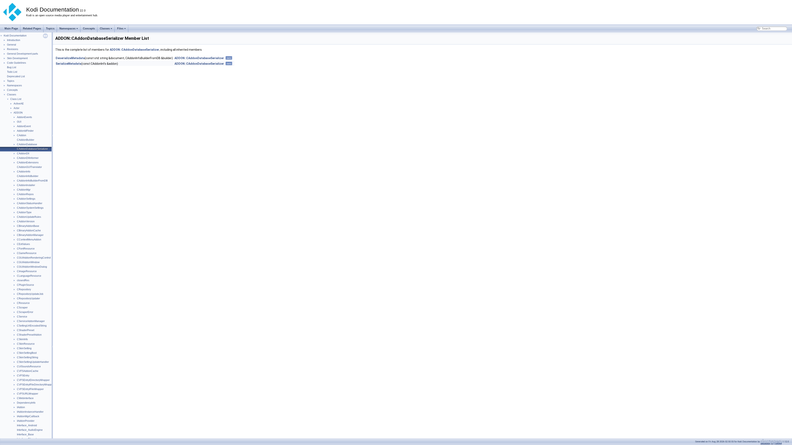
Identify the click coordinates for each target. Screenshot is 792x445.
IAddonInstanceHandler (30, 411)
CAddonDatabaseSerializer (32, 149)
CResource (23, 303)
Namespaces (67, 28)
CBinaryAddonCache (29, 230)
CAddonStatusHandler (29, 203)
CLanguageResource (29, 275)
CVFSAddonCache (27, 371)
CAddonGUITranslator (29, 167)
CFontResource (26, 248)
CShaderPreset (25, 330)
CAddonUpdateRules (29, 216)
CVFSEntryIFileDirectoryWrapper (35, 384)
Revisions (12, 49)
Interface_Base (25, 434)
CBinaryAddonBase (28, 226)
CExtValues (23, 244)
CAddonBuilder (25, 139)
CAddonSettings (26, 198)
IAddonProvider (25, 420)
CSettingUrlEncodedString (32, 325)
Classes (105, 28)
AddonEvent (24, 126)
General (11, 44)
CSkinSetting (24, 348)
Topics (50, 28)
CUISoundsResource (29, 366)
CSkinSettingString (27, 357)
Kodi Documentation (15, 35)
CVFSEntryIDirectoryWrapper (33, 380)
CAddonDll (23, 153)
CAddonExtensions (28, 162)
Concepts (89, 28)
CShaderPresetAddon (29, 334)
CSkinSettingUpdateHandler (33, 362)
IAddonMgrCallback (28, 416)
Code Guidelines (16, 62)
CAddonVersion (26, 221)
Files (120, 28)
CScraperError (25, 312)
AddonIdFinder (25, 130)
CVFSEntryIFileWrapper (30, 389)
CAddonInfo (23, 171)
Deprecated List (16, 76)
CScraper (22, 307)
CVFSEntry (23, 375)
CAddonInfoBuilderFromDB (32, 180)
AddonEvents (24, 117)
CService (22, 316)
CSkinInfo (22, 339)
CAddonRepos (25, 194)
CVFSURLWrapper (27, 393)
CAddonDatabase (27, 144)
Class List (15, 99)
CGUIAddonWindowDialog (32, 266)
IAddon (21, 407)
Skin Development (17, 58)
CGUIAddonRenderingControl (34, 257)
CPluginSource (25, 284)
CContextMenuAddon (29, 239)
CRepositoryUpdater (28, 298)
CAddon (21, 135)
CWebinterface (25, 398)
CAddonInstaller (26, 185)
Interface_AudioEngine (30, 430)
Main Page (11, 28)
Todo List (12, 71)
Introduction (13, 40)
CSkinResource (26, 343)
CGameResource (27, 253)
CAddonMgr (24, 189)
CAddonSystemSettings (30, 207)
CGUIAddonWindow (28, 262)
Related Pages (32, 28)
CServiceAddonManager (31, 321)
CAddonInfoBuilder (27, 176)
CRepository (24, 289)
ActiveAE (19, 103)
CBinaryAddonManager (30, 235)
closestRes (23, 280)
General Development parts (22, 53)
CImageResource (27, 271)
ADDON (18, 112)
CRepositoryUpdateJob (30, 294)
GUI (19, 121)
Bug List (11, 67)
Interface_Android (27, 425)
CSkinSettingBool (27, 352)
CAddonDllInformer (28, 158)
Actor (16, 108)
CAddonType (24, 212)
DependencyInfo (26, 402)
